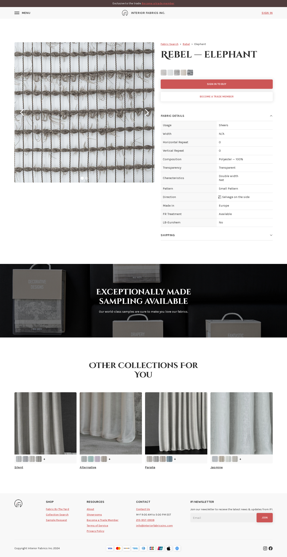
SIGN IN (267, 13)
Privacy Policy (95, 531)
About (90, 509)
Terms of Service (97, 525)
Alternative (88, 467)
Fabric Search (169, 44)
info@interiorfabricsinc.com (154, 525)
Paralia (150, 467)
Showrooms (94, 514)
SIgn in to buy (216, 84)
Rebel (186, 44)
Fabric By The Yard (57, 509)
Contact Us (143, 509)
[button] (22, 13)
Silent (18, 467)
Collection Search (57, 514)
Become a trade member (158, 3)
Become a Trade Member (103, 520)
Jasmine (216, 467)
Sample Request (56, 520)
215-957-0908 (145, 520)
